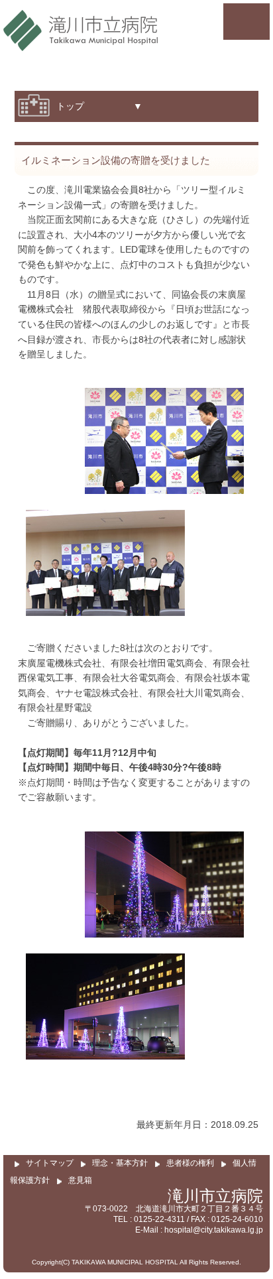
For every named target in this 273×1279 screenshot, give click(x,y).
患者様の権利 (190, 1163)
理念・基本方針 (120, 1163)
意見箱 (80, 1180)
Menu (246, 21)
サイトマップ (50, 1163)
